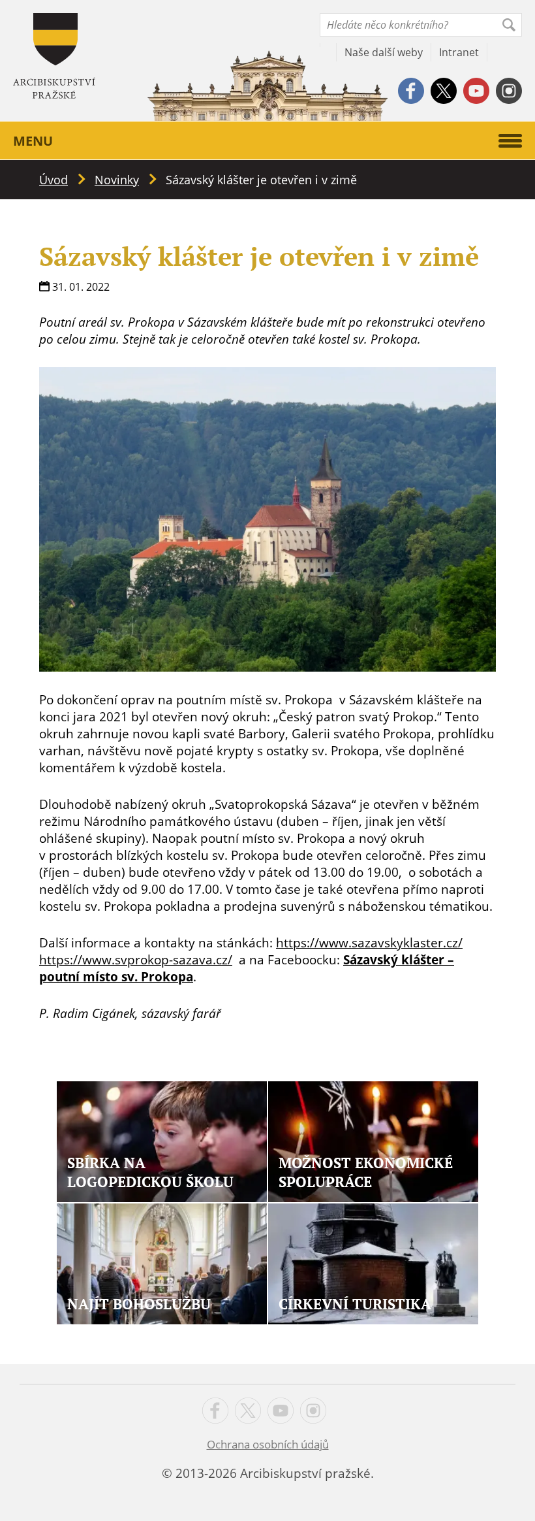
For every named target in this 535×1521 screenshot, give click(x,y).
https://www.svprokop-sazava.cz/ (135, 959)
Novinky (117, 180)
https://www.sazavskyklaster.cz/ (369, 942)
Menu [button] (33, 141)
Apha (54, 56)
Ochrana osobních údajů (268, 1444)
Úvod (53, 180)
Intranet (459, 52)
